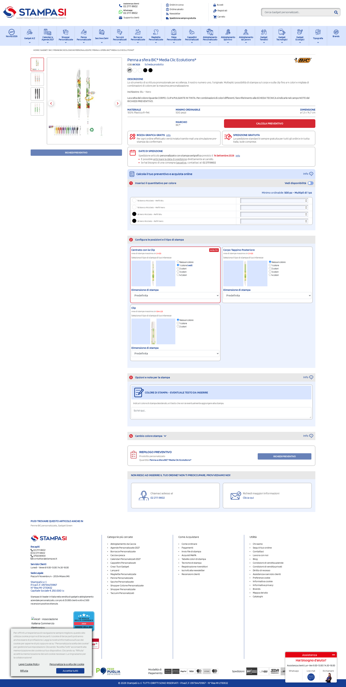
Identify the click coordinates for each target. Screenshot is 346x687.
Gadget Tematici (264, 38)
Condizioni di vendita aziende (268, 562)
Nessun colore (186, 262)
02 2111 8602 (130, 6)
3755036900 (39, 555)
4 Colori (183, 275)
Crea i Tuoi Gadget (119, 566)
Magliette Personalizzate (156, 38)
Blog (255, 559)
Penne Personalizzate (84, 38)
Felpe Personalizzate (174, 38)
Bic (50, 50)
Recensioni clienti (191, 574)
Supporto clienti (131, 17)
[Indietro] (50, 103)
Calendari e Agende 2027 (48, 38)
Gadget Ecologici (300, 38)
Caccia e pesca (117, 555)
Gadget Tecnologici (281, 38)
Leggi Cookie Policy (29, 664)
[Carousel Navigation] (84, 103)
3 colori (183, 271)
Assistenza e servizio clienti (267, 574)
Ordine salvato (176, 9)
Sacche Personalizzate (122, 581)
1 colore (185, 265)
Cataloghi (258, 596)
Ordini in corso (177, 4)
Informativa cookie (263, 581)
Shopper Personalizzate (66, 38)
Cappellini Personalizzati (192, 38)
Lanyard (114, 570)
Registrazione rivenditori (195, 566)
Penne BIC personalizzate (44, 525)
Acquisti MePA (189, 555)
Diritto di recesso (261, 570)
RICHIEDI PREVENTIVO (76, 152)
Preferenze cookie (261, 577)
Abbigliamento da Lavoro (246, 38)
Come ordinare (189, 543)
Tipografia (318, 38)
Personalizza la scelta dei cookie (67, 664)
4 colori (275, 275)
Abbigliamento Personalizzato (210, 38)
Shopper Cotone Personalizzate (127, 585)
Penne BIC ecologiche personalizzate (72, 50)
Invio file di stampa (191, 551)
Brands (336, 36)
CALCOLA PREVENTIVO (269, 123)
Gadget (44, 50)
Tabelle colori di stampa (194, 559)
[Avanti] (117, 103)
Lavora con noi (260, 555)
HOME (36, 50)
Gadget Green (65, 525)
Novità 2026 (11, 36)
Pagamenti (187, 547)
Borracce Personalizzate (138, 38)
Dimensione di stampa (145, 290)
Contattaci (258, 551)
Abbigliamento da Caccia (123, 543)
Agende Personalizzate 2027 (125, 547)
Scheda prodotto (154, 64)
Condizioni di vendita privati (267, 566)
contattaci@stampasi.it (45, 558)
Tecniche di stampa (191, 562)
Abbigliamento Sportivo (228, 38)
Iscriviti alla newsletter (193, 570)
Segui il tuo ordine (262, 547)
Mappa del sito (260, 592)
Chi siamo (258, 543)
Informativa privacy (263, 585)
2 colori (183, 268)
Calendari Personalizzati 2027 (125, 559)
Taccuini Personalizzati (120, 38)
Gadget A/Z (29, 38)
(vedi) (189, 265)
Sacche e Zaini (101, 38)
